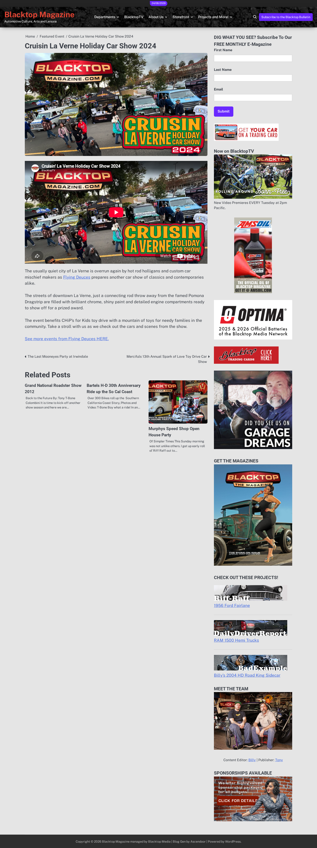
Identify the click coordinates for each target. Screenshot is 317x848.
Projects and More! (213, 17)
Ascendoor (198, 841)
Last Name (223, 70)
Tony (279, 760)
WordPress (233, 841)
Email (218, 89)
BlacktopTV (133, 17)
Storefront (181, 17)
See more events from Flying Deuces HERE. (67, 338)
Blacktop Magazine (39, 14)
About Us (156, 17)
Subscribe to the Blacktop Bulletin (285, 17)
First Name (223, 50)
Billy (252, 760)
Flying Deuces (76, 277)
